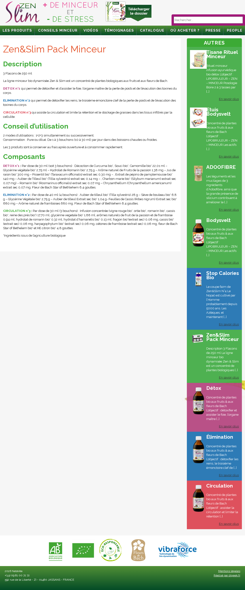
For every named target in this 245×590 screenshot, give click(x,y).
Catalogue (152, 30)
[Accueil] (51, 23)
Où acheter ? (185, 30)
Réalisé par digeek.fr (227, 575)
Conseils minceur (58, 30)
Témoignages (119, 30)
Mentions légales (229, 571)
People (234, 30)
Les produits (17, 30)
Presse (213, 30)
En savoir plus (229, 99)
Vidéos (91, 30)
